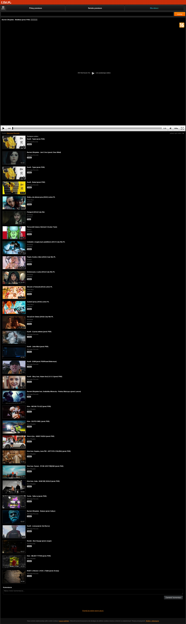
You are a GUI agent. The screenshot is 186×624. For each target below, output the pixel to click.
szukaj (179, 14)
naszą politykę (64, 621)
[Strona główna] (6, 2)
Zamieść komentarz (173, 598)
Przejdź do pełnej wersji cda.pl (93, 611)
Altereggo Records (13, 133)
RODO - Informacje (152, 621)
